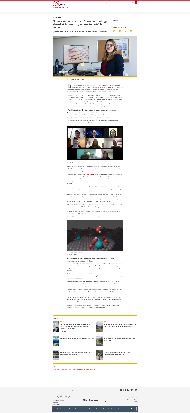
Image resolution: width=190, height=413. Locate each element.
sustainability (80, 370)
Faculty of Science (89, 174)
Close (132, 409)
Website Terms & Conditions (114, 409)
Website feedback (56, 404)
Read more (63, 331)
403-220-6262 (79, 390)
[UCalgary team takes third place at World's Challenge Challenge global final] (99, 355)
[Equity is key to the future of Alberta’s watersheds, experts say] (99, 341)
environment (72, 370)
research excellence (90, 370)
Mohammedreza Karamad (87, 189)
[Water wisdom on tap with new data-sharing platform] (56, 341)
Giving (71, 390)
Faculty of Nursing (60, 8)
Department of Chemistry (106, 87)
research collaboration (62, 370)
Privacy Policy (55, 402)
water (54, 370)
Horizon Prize (70, 115)
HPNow (78, 117)
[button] (115, 30)
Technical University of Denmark (98, 187)
